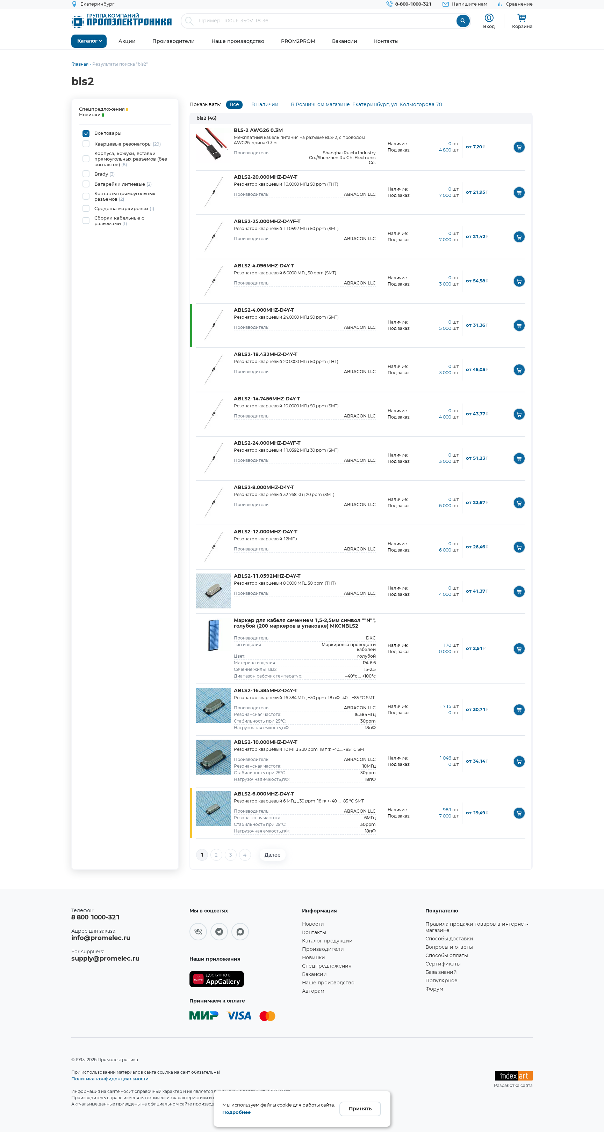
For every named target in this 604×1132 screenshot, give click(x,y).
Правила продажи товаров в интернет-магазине (476, 927)
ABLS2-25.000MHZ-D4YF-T (267, 221)
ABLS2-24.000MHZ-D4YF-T (267, 443)
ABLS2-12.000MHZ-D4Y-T (265, 532)
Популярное (441, 980)
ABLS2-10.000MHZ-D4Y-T (265, 742)
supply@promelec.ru (105, 959)
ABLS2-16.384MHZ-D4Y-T (265, 690)
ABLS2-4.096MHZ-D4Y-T (264, 266)
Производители (323, 949)
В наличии (265, 104)
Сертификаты (443, 964)
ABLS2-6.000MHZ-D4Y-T (264, 794)
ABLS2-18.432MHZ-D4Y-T (265, 354)
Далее (273, 855)
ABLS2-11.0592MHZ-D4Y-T (267, 576)
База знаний (441, 972)
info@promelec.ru (100, 938)
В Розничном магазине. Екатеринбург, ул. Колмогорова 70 (366, 104)
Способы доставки (449, 939)
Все (234, 104)
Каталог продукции (327, 941)
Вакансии (314, 974)
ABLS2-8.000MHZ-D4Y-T (264, 487)
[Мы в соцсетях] (198, 931)
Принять (360, 1109)
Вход (489, 26)
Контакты (314, 932)
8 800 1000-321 (95, 918)
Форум (434, 989)
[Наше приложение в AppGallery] (243, 979)
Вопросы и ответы (449, 947)
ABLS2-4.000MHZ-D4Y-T (264, 310)
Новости (313, 924)
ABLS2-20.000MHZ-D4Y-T (265, 177)
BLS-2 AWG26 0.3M (258, 130)
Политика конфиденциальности (110, 1078)
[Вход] (489, 18)
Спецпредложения (326, 966)
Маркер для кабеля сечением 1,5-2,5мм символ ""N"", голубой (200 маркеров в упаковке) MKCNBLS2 (305, 623)
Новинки (313, 957)
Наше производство (328, 983)
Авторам (313, 991)
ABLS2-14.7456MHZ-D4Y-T (267, 399)
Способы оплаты (446, 955)
